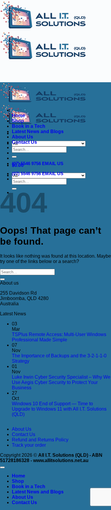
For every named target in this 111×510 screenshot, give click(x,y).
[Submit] (14, 157)
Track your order (29, 445)
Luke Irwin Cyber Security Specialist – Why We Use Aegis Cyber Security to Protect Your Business (61, 382)
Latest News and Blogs (38, 131)
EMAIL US (52, 163)
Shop (18, 120)
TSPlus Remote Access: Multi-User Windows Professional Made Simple (59, 337)
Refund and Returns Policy (40, 439)
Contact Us (24, 142)
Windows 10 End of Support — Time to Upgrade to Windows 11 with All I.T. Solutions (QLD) (59, 409)
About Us (22, 136)
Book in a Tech (28, 126)
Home (18, 115)
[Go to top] (2, 467)
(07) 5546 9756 (26, 163)
